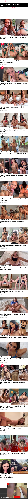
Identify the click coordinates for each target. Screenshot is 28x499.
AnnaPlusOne (4, 289)
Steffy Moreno (9, 196)
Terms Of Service (4, 497)
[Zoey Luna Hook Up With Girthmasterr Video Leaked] (14, 27)
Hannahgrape (4, 127)
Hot (13, 2)
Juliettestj (3, 81)
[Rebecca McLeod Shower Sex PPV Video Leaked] (14, 144)
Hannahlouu (3, 265)
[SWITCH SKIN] (23, 5)
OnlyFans (3, 35)
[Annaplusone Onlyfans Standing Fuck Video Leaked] (14, 282)
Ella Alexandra (4, 380)
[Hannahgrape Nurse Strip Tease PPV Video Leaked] (14, 121)
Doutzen (3, 335)
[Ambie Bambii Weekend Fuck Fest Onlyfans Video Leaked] (14, 212)
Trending (21, 2)
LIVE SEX (13, 7)
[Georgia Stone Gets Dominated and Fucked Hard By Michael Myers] (14, 466)
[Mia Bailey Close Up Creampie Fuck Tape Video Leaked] (14, 350)
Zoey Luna (8, 35)
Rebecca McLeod (9, 151)
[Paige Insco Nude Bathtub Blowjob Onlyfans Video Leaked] (14, 443)
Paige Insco (8, 451)
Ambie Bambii (4, 219)
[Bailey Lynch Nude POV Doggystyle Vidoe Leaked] (14, 419)
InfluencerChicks (12, 5)
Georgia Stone (4, 473)
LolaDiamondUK (4, 58)
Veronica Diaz (9, 173)
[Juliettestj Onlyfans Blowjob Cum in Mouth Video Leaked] (14, 74)
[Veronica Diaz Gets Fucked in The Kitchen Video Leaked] (14, 166)
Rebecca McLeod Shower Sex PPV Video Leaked (14, 154)
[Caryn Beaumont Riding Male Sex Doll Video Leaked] (14, 98)
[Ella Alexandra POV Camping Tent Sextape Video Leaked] (14, 373)
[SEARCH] (26, 5)
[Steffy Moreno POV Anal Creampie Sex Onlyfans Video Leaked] (14, 189)
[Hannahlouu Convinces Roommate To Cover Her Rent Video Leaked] (14, 258)
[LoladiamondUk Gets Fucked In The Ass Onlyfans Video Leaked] (14, 51)
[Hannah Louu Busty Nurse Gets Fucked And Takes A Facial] (14, 305)
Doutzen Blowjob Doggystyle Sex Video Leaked (13, 337)
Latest (5, 2)
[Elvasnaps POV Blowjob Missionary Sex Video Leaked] (14, 235)
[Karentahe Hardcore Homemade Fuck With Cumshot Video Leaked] (14, 397)
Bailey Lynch (3, 426)
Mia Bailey (3, 356)
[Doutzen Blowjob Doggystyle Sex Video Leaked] (14, 328)
